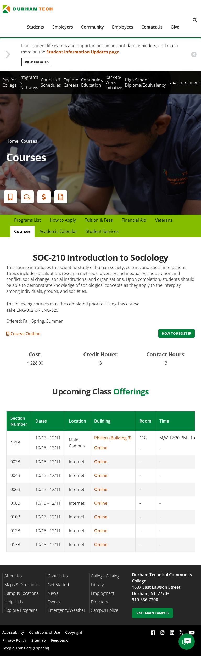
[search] (195, 20)
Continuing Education (92, 82)
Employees (122, 27)
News (53, 593)
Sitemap (38, 640)
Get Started (58, 584)
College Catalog (105, 576)
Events (54, 602)
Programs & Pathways (28, 82)
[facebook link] (153, 632)
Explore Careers (71, 82)
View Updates (37, 62)
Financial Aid (44, 196)
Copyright (73, 632)
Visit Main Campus (152, 612)
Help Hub (13, 602)
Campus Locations (21, 593)
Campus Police (104, 610)
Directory (99, 602)
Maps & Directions (21, 584)
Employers (62, 27)
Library (97, 584)
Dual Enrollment (184, 82)
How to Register (176, 333)
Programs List (27, 220)
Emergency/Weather (66, 610)
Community (92, 27)
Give (175, 27)
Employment (102, 593)
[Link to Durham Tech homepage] (31, 9)
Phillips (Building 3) (112, 438)
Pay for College (9, 82)
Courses (29, 141)
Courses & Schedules (51, 82)
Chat (27, 196)
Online (100, 448)
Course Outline (24, 334)
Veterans (163, 220)
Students (35, 27)
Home (12, 141)
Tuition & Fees (99, 220)
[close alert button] (194, 54)
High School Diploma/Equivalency (145, 82)
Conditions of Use (44, 632)
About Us (13, 576)
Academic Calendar (58, 231)
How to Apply (63, 220)
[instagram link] (162, 632)
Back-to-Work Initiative (113, 82)
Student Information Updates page (82, 52)
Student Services (102, 231)
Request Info (60, 196)
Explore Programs (20, 610)
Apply (10, 196)
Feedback (59, 640)
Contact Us (151, 27)
